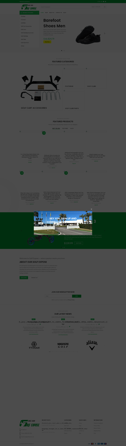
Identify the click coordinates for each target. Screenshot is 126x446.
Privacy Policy (71, 228)
